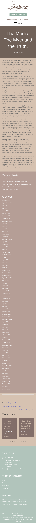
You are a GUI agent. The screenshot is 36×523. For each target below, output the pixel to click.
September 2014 (7, 365)
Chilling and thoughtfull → (26, 409)
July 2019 (4, 262)
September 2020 (7, 239)
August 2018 (5, 280)
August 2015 (5, 347)
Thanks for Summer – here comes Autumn (14, 181)
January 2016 (6, 337)
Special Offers (6, 483)
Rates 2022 (5, 485)
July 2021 (4, 223)
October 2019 (6, 257)
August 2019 (5, 260)
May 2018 (5, 288)
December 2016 (6, 314)
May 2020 (5, 247)
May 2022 (5, 208)
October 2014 (6, 363)
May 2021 (5, 229)
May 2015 (5, 353)
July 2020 (4, 242)
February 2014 (6, 378)
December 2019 (6, 254)
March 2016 (5, 332)
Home (3, 480)
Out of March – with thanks (10, 189)
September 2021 (7, 221)
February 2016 (6, 335)
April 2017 (5, 309)
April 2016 (5, 329)
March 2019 (5, 267)
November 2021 (6, 216)
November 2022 (6, 200)
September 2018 (7, 278)
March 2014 (5, 376)
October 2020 (6, 236)
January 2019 (6, 270)
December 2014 (6, 360)
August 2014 (5, 368)
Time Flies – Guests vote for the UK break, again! (16, 184)
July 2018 (4, 283)
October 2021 (6, 218)
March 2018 (5, 291)
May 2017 (5, 306)
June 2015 (5, 350)
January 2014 (6, 381)
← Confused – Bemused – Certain (12, 406)
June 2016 (5, 324)
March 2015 (5, 355)
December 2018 (6, 272)
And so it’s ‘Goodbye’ (8, 179)
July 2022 (4, 205)
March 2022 (5, 210)
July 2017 (4, 303)
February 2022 (6, 213)
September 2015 (7, 345)
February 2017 (6, 311)
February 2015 (6, 358)
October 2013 (6, 389)
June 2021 (5, 226)
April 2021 (5, 231)
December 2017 (6, 296)
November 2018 (6, 275)
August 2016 (5, 322)
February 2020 (6, 252)
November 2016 (6, 316)
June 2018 (5, 285)
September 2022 (7, 203)
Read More (7, 436)
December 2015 (6, 340)
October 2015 (6, 342)
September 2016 (7, 319)
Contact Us (5, 488)
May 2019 (5, 265)
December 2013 (6, 384)
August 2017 (5, 301)
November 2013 (6, 386)
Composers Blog (12, 403)
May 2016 (5, 327)
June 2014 (5, 371)
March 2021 (5, 234)
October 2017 (6, 298)
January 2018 (6, 293)
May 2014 (5, 373)
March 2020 (5, 249)
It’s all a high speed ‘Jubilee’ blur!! (11, 186)
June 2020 (5, 244)
